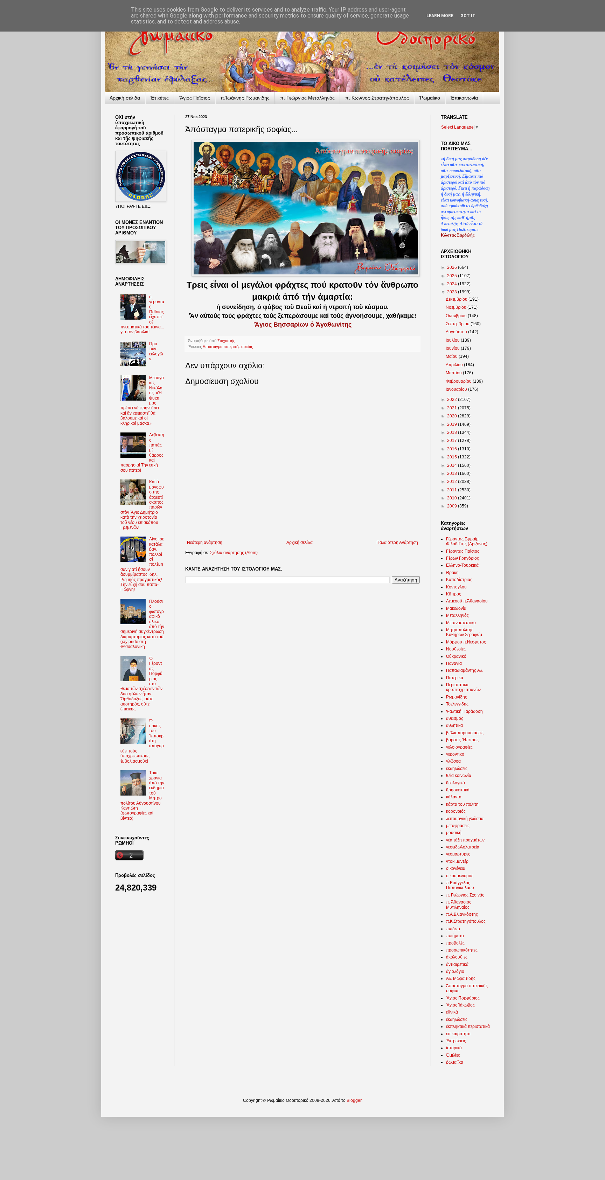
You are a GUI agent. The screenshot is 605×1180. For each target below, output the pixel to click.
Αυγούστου (457, 331)
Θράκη (452, 572)
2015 (452, 457)
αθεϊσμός (454, 718)
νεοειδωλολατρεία (462, 847)
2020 (452, 416)
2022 (452, 399)
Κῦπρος (453, 594)
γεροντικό (455, 754)
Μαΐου (452, 356)
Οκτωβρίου (457, 315)
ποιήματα (455, 935)
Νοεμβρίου (456, 307)
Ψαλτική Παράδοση (464, 711)
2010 (452, 498)
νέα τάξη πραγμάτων (465, 840)
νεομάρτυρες (458, 854)
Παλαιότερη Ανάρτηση (397, 542)
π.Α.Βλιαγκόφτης (462, 914)
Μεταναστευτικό (461, 622)
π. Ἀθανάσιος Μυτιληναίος (458, 904)
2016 (452, 448)
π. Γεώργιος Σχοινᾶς (465, 895)
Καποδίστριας (459, 579)
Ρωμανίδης (456, 697)
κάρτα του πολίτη (462, 804)
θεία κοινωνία (458, 775)
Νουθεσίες (456, 649)
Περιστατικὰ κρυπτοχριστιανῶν (463, 687)
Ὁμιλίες (453, 1055)
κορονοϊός (456, 811)
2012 (452, 481)
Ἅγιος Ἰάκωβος (460, 1005)
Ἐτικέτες (160, 98)
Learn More (439, 15)
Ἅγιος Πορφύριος (463, 998)
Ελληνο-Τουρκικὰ (462, 565)
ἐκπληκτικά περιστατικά (468, 1026)
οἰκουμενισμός (459, 875)
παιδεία (453, 928)
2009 (452, 506)
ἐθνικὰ (452, 1012)
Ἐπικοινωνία (464, 98)
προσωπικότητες (462, 950)
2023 (452, 291)
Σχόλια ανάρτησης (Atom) (234, 552)
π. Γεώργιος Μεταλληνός (307, 98)
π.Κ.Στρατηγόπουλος (466, 921)
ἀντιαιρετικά (457, 964)
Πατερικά (454, 677)
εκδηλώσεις (456, 768)
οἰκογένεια (455, 868)
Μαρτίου (454, 372)
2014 (452, 465)
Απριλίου (455, 364)
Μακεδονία (456, 608)
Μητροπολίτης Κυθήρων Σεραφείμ (464, 632)
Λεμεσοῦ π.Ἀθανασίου (467, 601)
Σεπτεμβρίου (458, 323)
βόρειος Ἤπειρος (462, 739)
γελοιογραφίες (459, 747)
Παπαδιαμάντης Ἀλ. (464, 670)
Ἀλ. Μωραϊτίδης (460, 978)
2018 (452, 432)
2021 (452, 407)
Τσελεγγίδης (457, 704)
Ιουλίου (453, 340)
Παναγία (454, 663)
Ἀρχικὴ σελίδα (125, 98)
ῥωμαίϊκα (454, 1062)
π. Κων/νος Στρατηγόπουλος (377, 98)
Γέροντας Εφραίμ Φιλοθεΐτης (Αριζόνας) (466, 541)
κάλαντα (453, 796)
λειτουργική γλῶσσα (465, 818)
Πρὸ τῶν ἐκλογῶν (156, 351)
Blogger (354, 1100)
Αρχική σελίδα (299, 542)
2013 (452, 473)
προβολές (455, 943)
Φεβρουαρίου (459, 381)
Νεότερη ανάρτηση (204, 542)
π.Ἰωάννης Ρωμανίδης (245, 98)
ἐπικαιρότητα (458, 1033)
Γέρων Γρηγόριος (462, 558)
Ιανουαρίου (457, 389)
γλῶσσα (453, 761)
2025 (452, 275)
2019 (452, 424)
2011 (452, 489)
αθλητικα (454, 725)
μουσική (453, 832)
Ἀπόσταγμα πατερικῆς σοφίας (228, 347)
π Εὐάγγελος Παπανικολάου (460, 885)
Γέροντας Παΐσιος (462, 551)
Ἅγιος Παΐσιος (194, 98)
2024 (452, 283)
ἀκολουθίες (456, 957)
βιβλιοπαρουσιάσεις (465, 732)
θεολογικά (455, 782)
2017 (452, 440)
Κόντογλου (456, 587)
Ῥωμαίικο (429, 98)
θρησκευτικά (458, 789)
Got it (467, 15)
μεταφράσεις (458, 825)
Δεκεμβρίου (457, 299)
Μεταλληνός (457, 615)
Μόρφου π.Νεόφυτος (466, 642)
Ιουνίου (453, 348)
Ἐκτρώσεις (456, 1040)
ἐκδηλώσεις (456, 1019)
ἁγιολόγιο (455, 971)
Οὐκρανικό (456, 656)
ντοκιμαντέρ (457, 861)
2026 (452, 267)
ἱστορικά (454, 1047)
